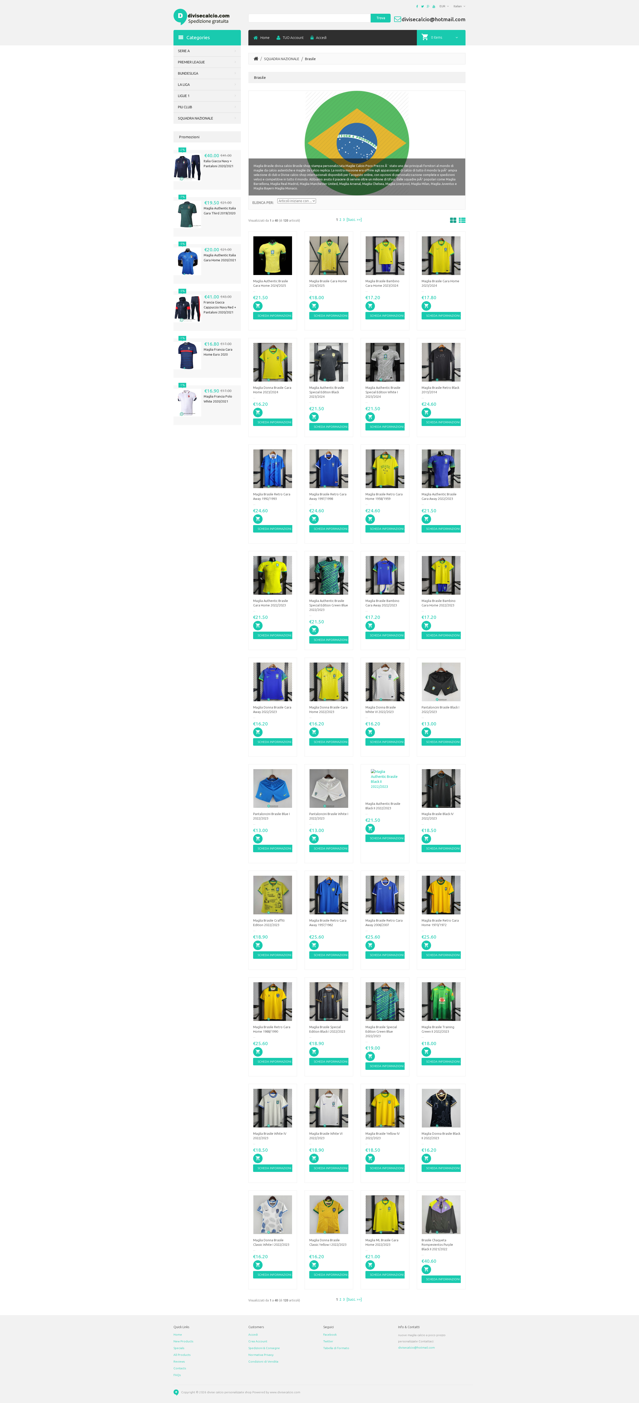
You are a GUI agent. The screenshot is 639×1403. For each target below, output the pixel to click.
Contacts (179, 1368)
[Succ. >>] (354, 220)
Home (265, 38)
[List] (462, 220)
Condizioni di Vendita (263, 1361)
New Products (183, 1341)
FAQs (177, 1375)
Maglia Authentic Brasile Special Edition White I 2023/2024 (382, 392)
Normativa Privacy (261, 1354)
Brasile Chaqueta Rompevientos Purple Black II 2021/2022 (437, 1244)
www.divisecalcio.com (285, 1392)
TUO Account (293, 38)
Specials (178, 1348)
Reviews (179, 1361)
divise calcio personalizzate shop (229, 1392)
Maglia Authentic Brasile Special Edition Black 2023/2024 (326, 392)
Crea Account (257, 1341)
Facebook (330, 1334)
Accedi (321, 38)
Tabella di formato (336, 1348)
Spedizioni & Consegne (264, 1348)
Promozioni (189, 137)
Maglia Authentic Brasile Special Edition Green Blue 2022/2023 (328, 605)
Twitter (328, 1341)
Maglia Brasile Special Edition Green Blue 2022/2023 (381, 1031)
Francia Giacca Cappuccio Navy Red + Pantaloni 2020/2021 (220, 307)
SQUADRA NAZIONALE (281, 59)
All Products (181, 1354)
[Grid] (453, 220)
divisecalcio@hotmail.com (416, 1347)
